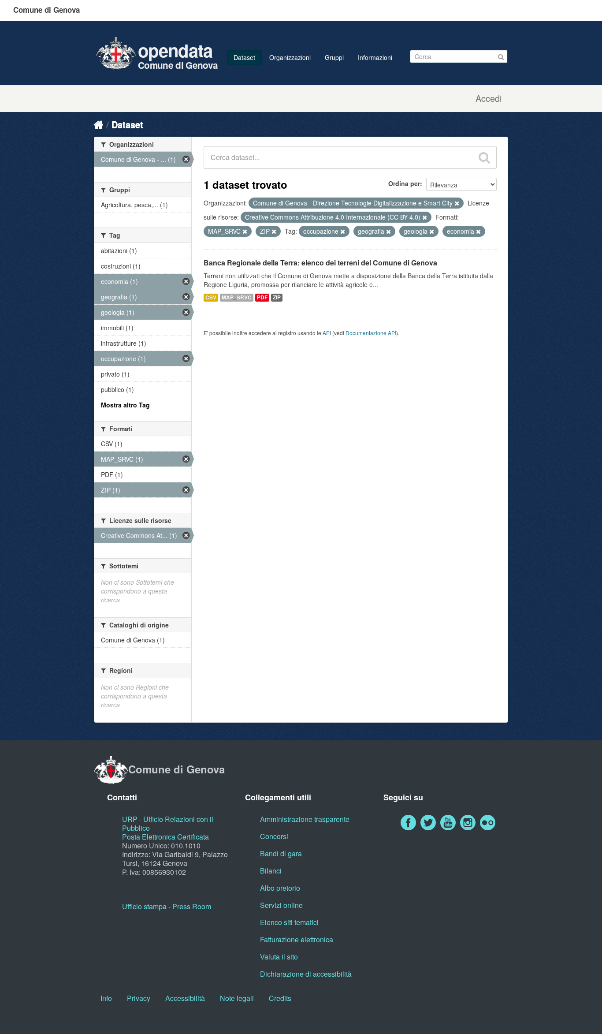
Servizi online (281, 905)
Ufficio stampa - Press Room (166, 906)
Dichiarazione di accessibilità (306, 974)
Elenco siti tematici (289, 922)
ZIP (277, 297)
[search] (484, 157)
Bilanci (271, 871)
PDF (262, 297)
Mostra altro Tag (125, 404)
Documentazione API (371, 332)
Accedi (489, 98)
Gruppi (334, 57)
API (327, 332)
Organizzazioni (290, 57)
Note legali (237, 998)
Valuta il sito (279, 957)
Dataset (244, 57)
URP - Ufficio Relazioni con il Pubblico (167, 823)
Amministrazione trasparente (304, 819)
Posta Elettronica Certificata (165, 837)
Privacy (138, 998)
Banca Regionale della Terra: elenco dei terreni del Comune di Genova (320, 263)
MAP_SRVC (237, 297)
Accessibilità (185, 998)
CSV (210, 297)
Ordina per (404, 183)
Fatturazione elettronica (296, 939)
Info (106, 998)
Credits (280, 998)
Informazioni (375, 57)
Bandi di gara (281, 853)
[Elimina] (456, 203)
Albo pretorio (280, 888)
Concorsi (274, 836)
